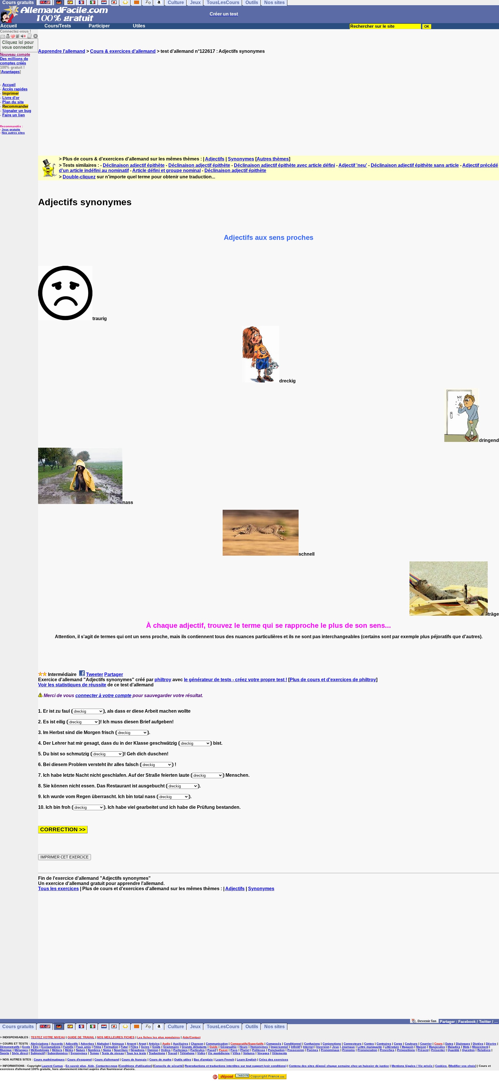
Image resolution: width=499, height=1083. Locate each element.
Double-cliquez (79, 176)
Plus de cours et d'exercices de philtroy (333, 679)
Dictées (478, 1043)
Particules (197, 1050)
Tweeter (94, 674)
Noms (107, 1050)
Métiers (57, 1050)
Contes (369, 1043)
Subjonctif (38, 1053)
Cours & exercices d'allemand (123, 51)
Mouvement (480, 1046)
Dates (449, 1043)
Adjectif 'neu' (352, 165)
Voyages (263, 1053)
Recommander (15, 106)
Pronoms (348, 1050)
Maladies (454, 1046)
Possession (295, 1050)
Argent (131, 1043)
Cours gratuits (18, 1026)
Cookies (441, 1065)
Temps (94, 1053)
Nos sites (274, 1026)
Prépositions (406, 1050)
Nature (80, 1050)
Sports (4, 1053)
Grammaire (171, 1046)
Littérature (392, 1046)
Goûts (156, 1046)
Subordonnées (57, 1053)
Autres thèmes (273, 158)
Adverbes (87, 1043)
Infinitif (295, 1046)
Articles (154, 1043)
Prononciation (367, 1050)
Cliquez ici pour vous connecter (18, 44)
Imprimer (10, 93)
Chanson (197, 1043)
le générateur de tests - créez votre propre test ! (235, 679)
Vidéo (201, 1053)
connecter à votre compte (103, 695)
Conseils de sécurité (168, 1065)
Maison (421, 1046)
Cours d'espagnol (79, 1059)
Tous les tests (136, 1053)
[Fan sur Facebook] (424, 1021)
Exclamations (51, 1046)
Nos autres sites (13, 132)
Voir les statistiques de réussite (72, 684)
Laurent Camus (52, 1065)
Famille (68, 1046)
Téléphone (187, 1053)
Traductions (157, 1053)
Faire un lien (13, 115)
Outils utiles (182, 1059)
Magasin (408, 1046)
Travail (172, 1053)
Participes (180, 1050)
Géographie (228, 1046)
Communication (217, 1043)
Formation (111, 1046)
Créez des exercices (273, 1059)
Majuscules (437, 1046)
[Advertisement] (268, 99)
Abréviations (40, 1043)
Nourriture (121, 1050)
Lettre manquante (370, 1046)
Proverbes (387, 1050)
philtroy (162, 679)
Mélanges (21, 1050)
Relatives (484, 1050)
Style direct (20, 1053)
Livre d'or (10, 98)
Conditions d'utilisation (135, 1065)
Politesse (258, 1050)
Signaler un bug (16, 111)
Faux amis (83, 1046)
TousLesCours (223, 1026)
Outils (251, 1026)
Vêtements (279, 1053)
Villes (236, 1053)
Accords (57, 1043)
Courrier (426, 1043)
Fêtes (134, 1046)
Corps (398, 1043)
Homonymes (259, 1046)
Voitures (249, 1053)
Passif (211, 1050)
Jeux (195, 1026)
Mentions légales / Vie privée (412, 1065)
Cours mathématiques (49, 1059)
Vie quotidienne (219, 1053)
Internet (308, 1046)
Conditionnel (292, 1043)
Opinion (152, 1050)
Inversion (322, 1046)
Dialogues (463, 1043)
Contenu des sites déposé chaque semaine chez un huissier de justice (339, 1065)
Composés (273, 1043)
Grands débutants (194, 1046)
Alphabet (103, 1043)
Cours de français (134, 1059)
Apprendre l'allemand (61, 51)
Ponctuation (276, 1050)
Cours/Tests (57, 25)
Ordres (166, 1050)
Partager (113, 674)
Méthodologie (40, 1050)
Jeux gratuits (11, 129)
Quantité (453, 1050)
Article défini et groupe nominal (166, 170)
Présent (423, 1050)
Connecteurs (353, 1043)
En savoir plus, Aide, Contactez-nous (92, 1065)
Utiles (139, 25)
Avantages (10, 72)
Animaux (118, 1043)
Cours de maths (160, 1059)
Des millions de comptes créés (15, 58)
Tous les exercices (58, 888)
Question (468, 1050)
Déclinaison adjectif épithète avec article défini (284, 165)
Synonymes (241, 158)
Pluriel (245, 1050)
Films (97, 1046)
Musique (6, 1050)
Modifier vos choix (462, 1065)
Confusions (312, 1043)
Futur (124, 1046)
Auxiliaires (180, 1043)
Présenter (438, 1050)
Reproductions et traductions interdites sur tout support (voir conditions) (235, 1065)
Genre (145, 1046)
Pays (234, 1050)
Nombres (94, 1050)
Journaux (348, 1046)
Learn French (224, 1059)
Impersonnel (279, 1046)
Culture (176, 1026)
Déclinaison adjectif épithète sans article (415, 165)
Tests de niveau (113, 1053)
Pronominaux (330, 1050)
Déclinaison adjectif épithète (134, 165)
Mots (466, 1046)
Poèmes (312, 1050)
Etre (36, 1046)
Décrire (491, 1043)
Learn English (246, 1059)
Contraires (384, 1043)
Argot (142, 1043)
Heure (243, 1046)
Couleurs (411, 1043)
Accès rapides (14, 89)
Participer (99, 25)
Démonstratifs (10, 1046)
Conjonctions (332, 1043)
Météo (69, 1050)
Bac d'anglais (203, 1059)
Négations (138, 1050)
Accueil (8, 25)
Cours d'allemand (106, 1059)
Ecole (26, 1046)
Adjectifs (214, 158)
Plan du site (13, 102)
